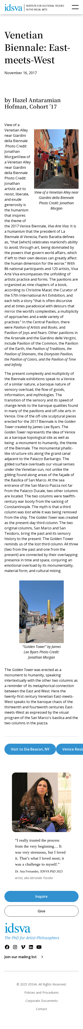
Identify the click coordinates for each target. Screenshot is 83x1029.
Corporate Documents (41, 1001)
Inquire (41, 896)
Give (41, 911)
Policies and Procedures (41, 992)
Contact (41, 1009)
